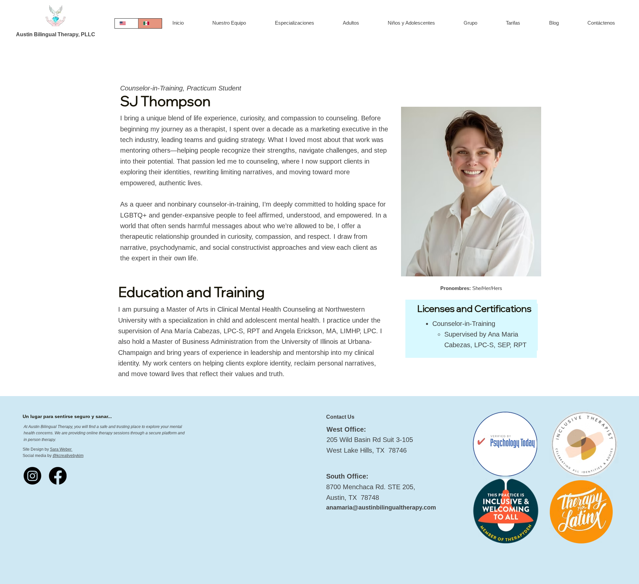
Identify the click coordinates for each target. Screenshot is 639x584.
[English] (126, 23)
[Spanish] (150, 23)
